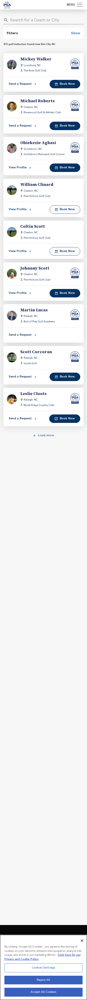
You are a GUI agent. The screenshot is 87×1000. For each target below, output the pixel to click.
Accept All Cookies (43, 992)
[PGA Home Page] (7, 5)
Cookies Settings (43, 968)
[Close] (82, 940)
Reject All (43, 980)
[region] (43, 967)
